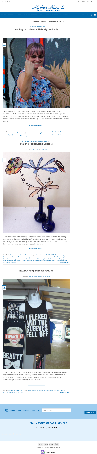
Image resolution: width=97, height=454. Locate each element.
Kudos (42, 15)
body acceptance (63, 132)
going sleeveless (62, 134)
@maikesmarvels (53, 427)
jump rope (10, 392)
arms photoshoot (53, 132)
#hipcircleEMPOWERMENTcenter (49, 255)
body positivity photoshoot (26, 134)
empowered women (39, 134)
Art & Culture (27, 141)
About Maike (80, 1)
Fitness (54, 390)
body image (6, 134)
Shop (74, 15)
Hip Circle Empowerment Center (16, 136)
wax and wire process (28, 260)
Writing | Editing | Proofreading (13, 15)
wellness (20, 392)
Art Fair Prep (19, 257)
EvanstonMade (52, 257)
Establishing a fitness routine (36, 270)
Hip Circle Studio (47, 259)
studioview (18, 260)
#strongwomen (31, 132)
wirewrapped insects (61, 260)
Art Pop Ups (67, 15)
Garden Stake (11, 259)
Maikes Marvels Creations (41, 141)
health (58, 390)
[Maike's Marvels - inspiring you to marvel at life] (48, 7)
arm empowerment (42, 132)
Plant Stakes (6, 260)
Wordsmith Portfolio (54, 15)
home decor (55, 259)
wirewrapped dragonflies (48, 260)
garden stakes (19, 259)
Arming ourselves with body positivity (36, 29)
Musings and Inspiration (36, 26)
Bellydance (40, 390)
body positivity (14, 134)
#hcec (38, 255)
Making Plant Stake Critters (36, 143)
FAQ (88, 1)
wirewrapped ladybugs (9, 262)
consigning (27, 257)
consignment (34, 257)
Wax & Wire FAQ (83, 15)
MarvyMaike (45, 35)
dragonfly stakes (43, 257)
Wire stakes (37, 260)
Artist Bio (35, 15)
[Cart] (95, 15)
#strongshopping (64, 255)
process (12, 260)
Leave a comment (65, 136)
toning (15, 392)
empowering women (51, 134)
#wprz (14, 257)
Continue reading (36, 125)
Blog (28, 15)
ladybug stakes (63, 259)
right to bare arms (30, 136)
